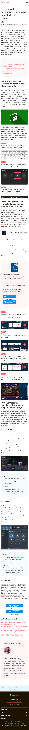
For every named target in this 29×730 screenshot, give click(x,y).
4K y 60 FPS (21, 478)
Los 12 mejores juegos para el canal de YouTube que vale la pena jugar (12, 634)
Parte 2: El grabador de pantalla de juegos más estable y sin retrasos (13, 69)
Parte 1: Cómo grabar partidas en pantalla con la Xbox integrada (14, 65)
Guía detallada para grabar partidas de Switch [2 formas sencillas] (14, 623)
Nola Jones (23, 24)
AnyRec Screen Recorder (11, 274)
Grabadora (3, 25)
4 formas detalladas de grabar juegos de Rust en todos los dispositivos (14, 627)
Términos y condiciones (8, 725)
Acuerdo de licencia (14, 727)
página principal (5, 687)
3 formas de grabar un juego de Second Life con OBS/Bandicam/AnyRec (13, 631)
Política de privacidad (20, 725)
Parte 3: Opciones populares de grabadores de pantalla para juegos (14, 72)
